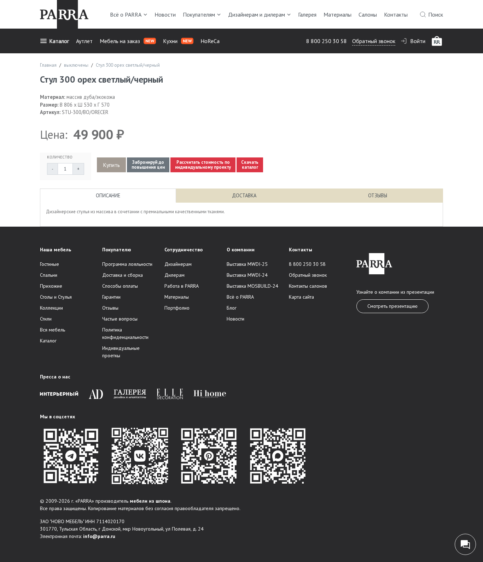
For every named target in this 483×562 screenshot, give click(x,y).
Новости (165, 14)
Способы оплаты (120, 286)
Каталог (59, 40)
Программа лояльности (127, 264)
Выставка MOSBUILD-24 (252, 286)
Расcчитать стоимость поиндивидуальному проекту (203, 164)
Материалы (337, 14)
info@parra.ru (99, 536)
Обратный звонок (373, 40)
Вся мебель (52, 330)
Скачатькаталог (249, 164)
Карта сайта (301, 297)
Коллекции (51, 308)
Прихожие (51, 286)
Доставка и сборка (122, 275)
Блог (232, 308)
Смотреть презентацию (392, 306)
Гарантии (111, 297)
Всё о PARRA (125, 14)
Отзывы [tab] (377, 195)
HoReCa (210, 40)
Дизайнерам (178, 264)
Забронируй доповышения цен (148, 164)
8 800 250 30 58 (326, 40)
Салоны (368, 14)
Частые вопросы (120, 319)
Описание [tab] (108, 195)
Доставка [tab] (244, 195)
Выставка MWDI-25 (247, 264)
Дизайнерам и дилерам (256, 14)
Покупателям (199, 14)
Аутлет (84, 40)
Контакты (396, 14)
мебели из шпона (150, 501)
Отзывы (110, 308)
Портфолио (177, 308)
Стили (46, 319)
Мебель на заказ (127, 40)
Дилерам (174, 275)
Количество (59, 157)
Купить (111, 164)
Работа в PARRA (181, 286)
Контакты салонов (308, 286)
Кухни (177, 40)
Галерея (307, 14)
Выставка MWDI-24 (247, 275)
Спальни (48, 275)
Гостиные (49, 264)
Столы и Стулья (56, 297)
